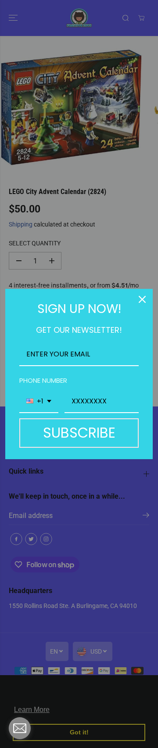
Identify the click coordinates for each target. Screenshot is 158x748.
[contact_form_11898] (20, 728)
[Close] (142, 299)
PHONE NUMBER (43, 380)
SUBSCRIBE (79, 432)
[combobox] (38, 401)
